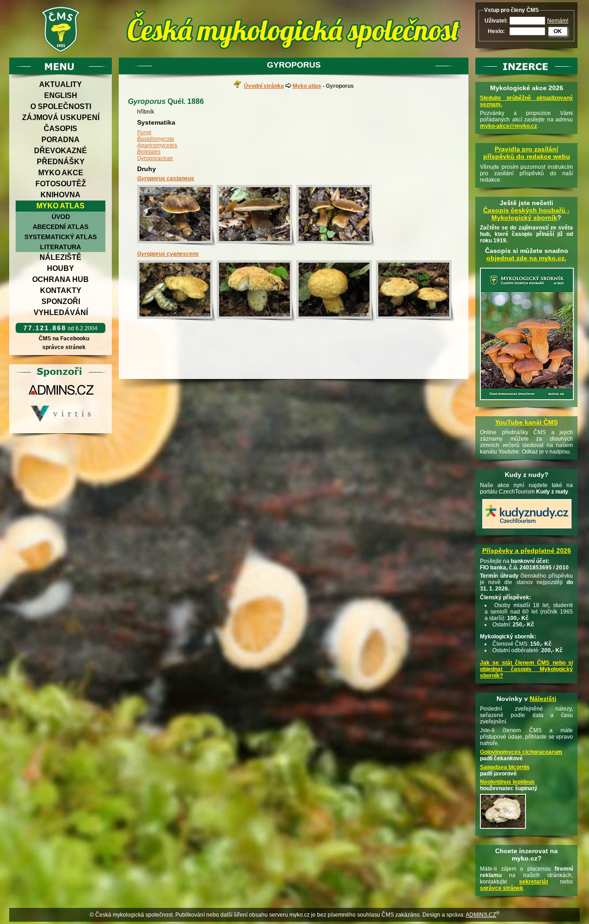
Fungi (144, 132)
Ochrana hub (60, 279)
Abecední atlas (60, 226)
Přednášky (61, 162)
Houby (60, 268)
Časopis (60, 128)
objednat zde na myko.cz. (526, 258)
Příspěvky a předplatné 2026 (526, 550)
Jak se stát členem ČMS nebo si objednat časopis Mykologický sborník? (526, 669)
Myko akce (60, 173)
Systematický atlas (60, 237)
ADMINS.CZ (481, 915)
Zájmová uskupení (60, 117)
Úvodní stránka (264, 86)
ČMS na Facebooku (64, 338)
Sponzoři (60, 301)
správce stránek (64, 347)
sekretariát (533, 881)
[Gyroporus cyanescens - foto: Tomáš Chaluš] (177, 291)
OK (558, 31)
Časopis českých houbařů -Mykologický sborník (526, 214)
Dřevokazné (60, 151)
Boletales (149, 152)
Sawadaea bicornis (505, 767)
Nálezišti (543, 698)
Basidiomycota (155, 139)
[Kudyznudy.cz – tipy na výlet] (527, 529)
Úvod (61, 216)
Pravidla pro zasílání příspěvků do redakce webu (526, 152)
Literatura (60, 247)
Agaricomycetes (157, 145)
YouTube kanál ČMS (526, 422)
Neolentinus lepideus (507, 782)
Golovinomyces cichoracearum (521, 752)
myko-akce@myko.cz (508, 126)
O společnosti (60, 106)
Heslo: (496, 31)
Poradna (60, 139)
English (60, 95)
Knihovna (60, 195)
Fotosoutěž (60, 184)
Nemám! (557, 20)
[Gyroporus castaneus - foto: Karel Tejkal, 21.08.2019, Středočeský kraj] (177, 216)
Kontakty (60, 290)
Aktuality (60, 84)
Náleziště (60, 257)
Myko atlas (60, 206)
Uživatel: (496, 20)
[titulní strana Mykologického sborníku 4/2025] (527, 400)
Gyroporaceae (155, 158)
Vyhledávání (61, 312)
